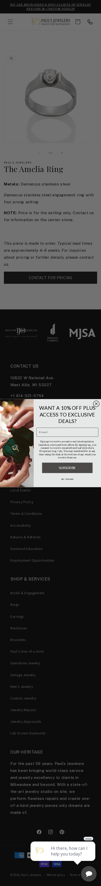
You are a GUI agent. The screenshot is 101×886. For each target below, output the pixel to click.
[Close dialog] (96, 404)
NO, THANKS (67, 479)
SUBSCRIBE (67, 468)
